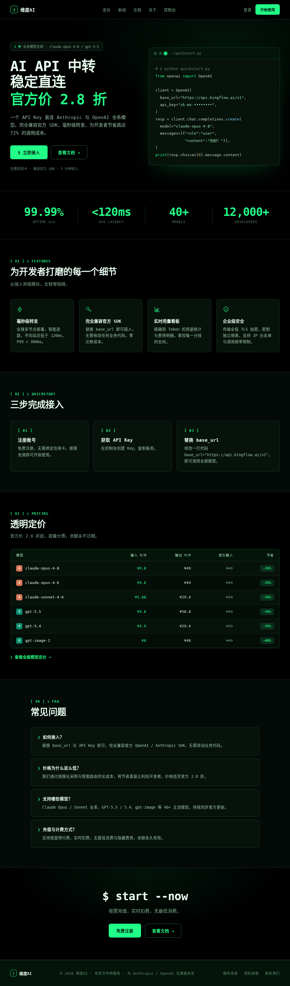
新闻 (122, 10)
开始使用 (267, 10)
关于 (153, 10)
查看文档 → (69, 152)
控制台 (170, 10)
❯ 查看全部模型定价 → (30, 657)
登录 (247, 10)
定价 (107, 10)
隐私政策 (251, 973)
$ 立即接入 (29, 152)
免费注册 (124, 931)
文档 (137, 10)
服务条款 (230, 973)
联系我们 (272, 973)
